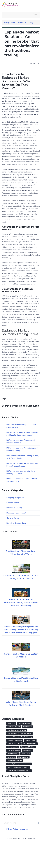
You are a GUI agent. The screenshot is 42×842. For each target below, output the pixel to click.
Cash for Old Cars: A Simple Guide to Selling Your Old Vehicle (21, 577)
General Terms (12, 518)
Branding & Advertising (16, 523)
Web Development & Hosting (17, 730)
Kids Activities (27, 727)
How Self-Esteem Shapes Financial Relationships (21, 426)
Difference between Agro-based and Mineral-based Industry (22, 464)
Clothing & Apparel (14, 727)
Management (9, 22)
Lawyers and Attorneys (15, 760)
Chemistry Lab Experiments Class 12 (19, 764)
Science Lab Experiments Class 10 (18, 767)
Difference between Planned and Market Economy (20, 441)
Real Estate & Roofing (29, 744)
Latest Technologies (24, 723)
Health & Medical (26, 733)
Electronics (11, 723)
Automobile (11, 757)
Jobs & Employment (14, 750)
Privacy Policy (12, 829)
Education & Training (27, 747)
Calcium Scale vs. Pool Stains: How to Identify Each (21, 679)
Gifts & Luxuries (23, 757)
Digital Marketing (13, 754)
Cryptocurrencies (13, 747)
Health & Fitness (30, 740)
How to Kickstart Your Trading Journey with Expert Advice (22, 457)
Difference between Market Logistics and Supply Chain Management (22, 433)
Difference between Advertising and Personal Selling (21, 449)
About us (24, 829)
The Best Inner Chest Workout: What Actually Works (21, 553)
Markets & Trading (25, 22)
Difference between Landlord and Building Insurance (20, 472)
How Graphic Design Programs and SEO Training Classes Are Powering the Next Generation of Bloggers (21, 629)
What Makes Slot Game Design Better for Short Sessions (21, 703)
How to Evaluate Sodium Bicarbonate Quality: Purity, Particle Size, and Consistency (21, 602)
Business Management (16, 513)
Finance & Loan (12, 502)
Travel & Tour (25, 754)
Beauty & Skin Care (13, 744)
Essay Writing (27, 750)
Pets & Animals (12, 733)
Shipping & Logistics (15, 497)
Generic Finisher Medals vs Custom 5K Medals (21, 655)
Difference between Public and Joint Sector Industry (21, 480)
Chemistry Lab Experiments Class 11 (19, 771)
